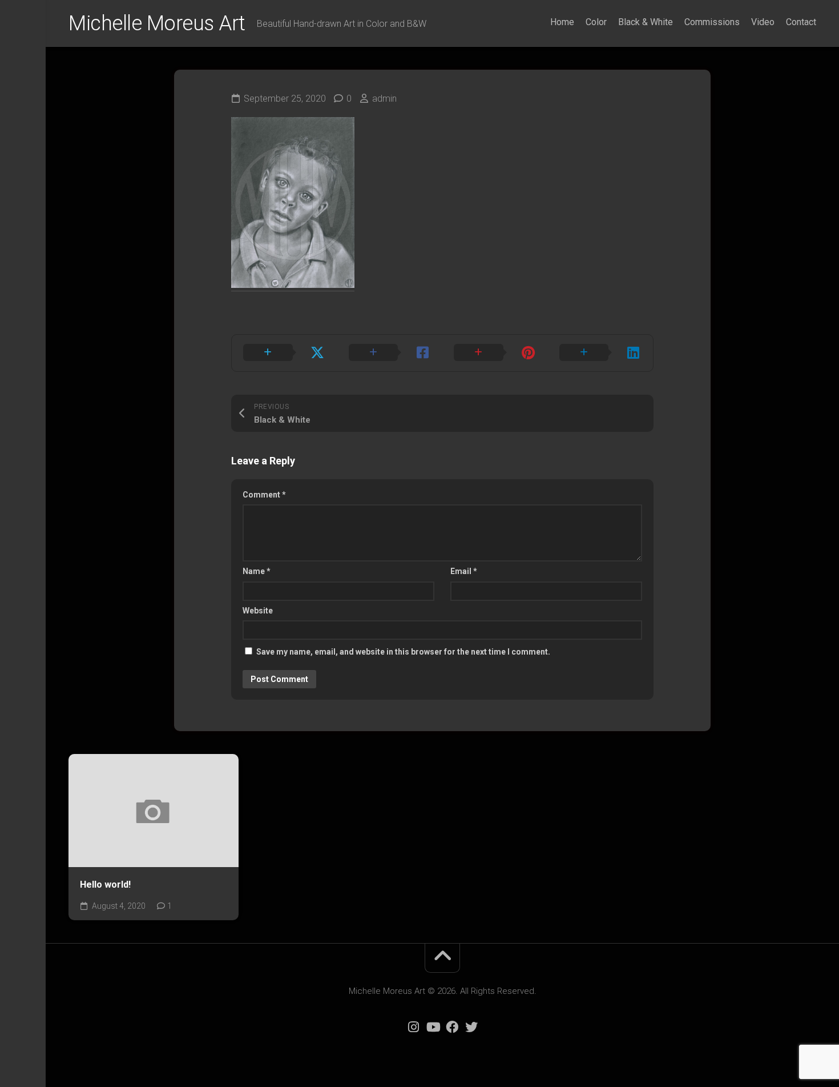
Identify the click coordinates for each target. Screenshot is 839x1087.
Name (257, 571)
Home (562, 22)
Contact (801, 22)
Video (763, 22)
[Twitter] (471, 1027)
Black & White (645, 22)
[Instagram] (413, 1027)
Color (596, 22)
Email (463, 571)
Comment (264, 494)
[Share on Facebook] (390, 353)
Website (258, 610)
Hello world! (105, 884)
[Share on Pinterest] (495, 353)
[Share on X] (284, 353)
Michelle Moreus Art (156, 23)
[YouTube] (432, 1027)
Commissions (712, 22)
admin (384, 98)
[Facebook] (452, 1027)
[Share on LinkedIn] (601, 353)
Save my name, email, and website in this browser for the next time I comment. (403, 651)
